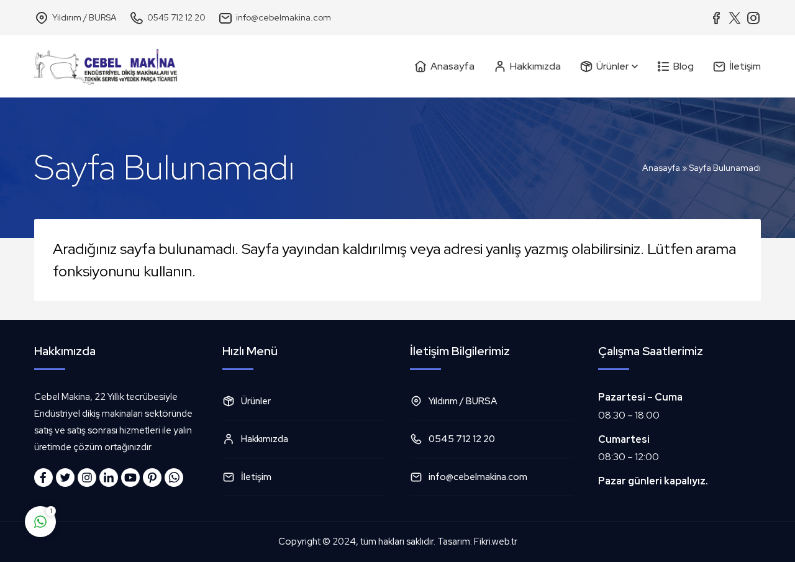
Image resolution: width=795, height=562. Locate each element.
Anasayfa (661, 167)
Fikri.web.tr (495, 541)
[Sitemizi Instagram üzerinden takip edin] (87, 477)
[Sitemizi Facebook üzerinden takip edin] (43, 477)
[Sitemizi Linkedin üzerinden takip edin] (108, 477)
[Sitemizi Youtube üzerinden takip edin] (130, 477)
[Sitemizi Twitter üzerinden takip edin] (65, 477)
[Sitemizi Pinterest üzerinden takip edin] (152, 477)
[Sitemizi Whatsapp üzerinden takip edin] (174, 477)
